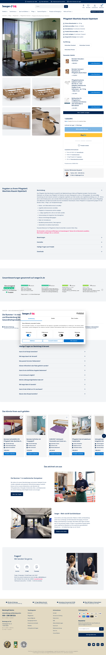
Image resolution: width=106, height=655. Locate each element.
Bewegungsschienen (32, 620)
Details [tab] (53, 318)
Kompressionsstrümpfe (33, 623)
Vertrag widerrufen (91, 634)
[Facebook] (89, 644)
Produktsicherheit (75, 154)
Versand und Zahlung (57, 615)
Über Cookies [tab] (74, 318)
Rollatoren (30, 613)
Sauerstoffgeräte (31, 618)
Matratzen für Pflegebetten (49, 228)
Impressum (55, 625)
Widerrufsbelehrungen (58, 623)
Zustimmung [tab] (31, 318)
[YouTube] (93, 644)
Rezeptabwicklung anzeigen (77, 159)
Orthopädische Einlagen (33, 628)
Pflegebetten (16, 15)
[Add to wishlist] (21, 417)
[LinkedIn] (102, 644)
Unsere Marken (56, 633)
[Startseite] (9, 6)
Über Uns (55, 630)
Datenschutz (56, 618)
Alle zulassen (73, 340)
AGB (54, 620)
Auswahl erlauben (53, 340)
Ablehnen (32, 340)
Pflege (9, 15)
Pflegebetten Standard (25, 15)
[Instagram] (97, 644)
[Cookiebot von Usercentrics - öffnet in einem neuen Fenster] (77, 314)
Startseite (4, 15)
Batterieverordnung (57, 628)
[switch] (45, 335)
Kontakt (54, 613)
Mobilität (30, 625)
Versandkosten (80, 152)
